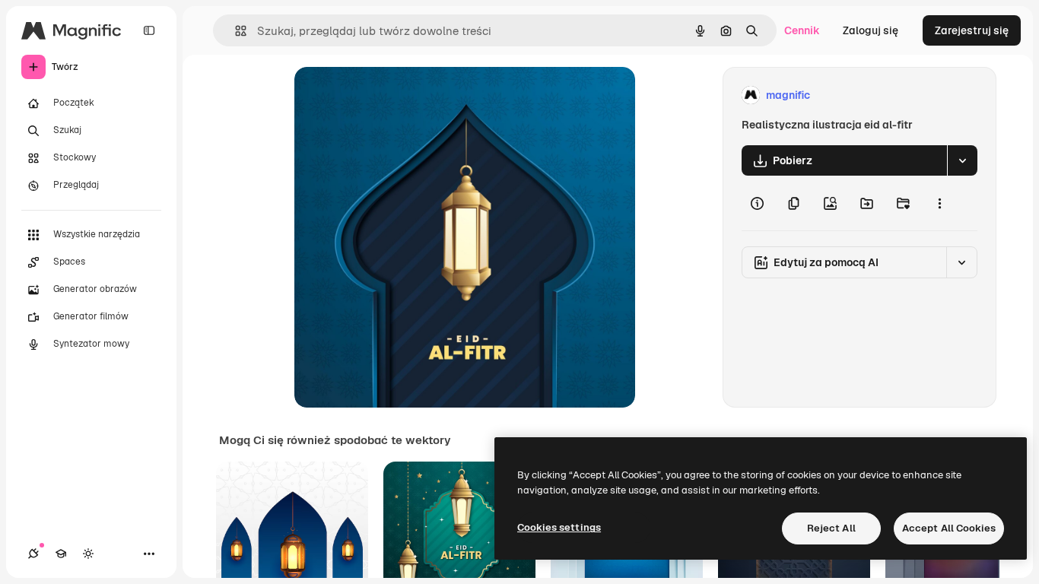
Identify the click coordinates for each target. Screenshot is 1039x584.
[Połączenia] (33, 553)
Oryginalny (399, 95)
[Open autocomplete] (235, 30)
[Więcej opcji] (939, 203)
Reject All (831, 528)
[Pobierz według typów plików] (962, 160)
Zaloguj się (870, 30)
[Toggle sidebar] (149, 30)
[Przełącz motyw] (88, 553)
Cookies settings (559, 527)
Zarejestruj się (972, 30)
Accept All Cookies (949, 528)
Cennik (802, 30)
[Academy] (61, 553)
